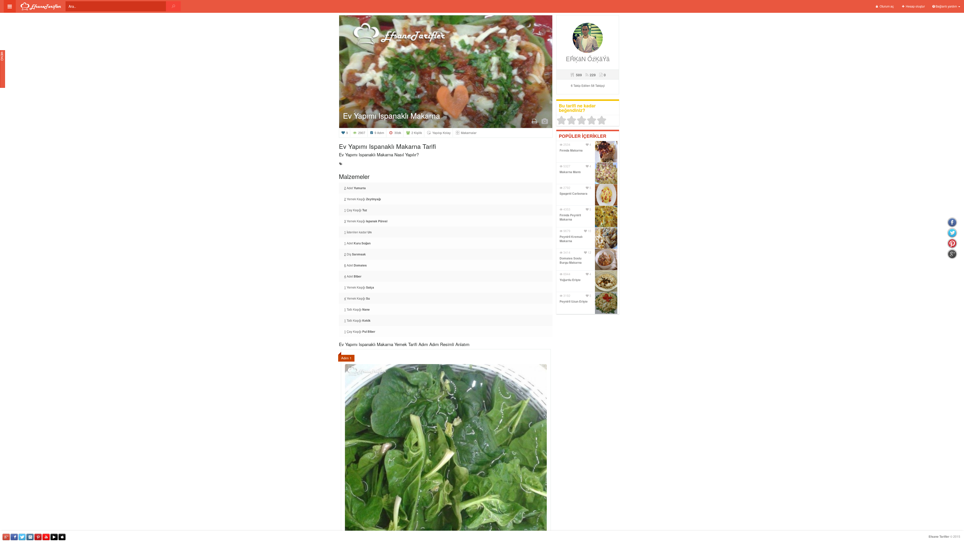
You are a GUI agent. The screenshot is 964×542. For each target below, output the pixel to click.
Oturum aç (886, 6)
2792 (566, 187)
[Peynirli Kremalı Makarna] (606, 237)
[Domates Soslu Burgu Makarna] (606, 259)
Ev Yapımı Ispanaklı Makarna (391, 115)
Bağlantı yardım (946, 6)
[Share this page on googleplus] (952, 254)
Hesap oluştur (915, 6)
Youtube (46, 537)
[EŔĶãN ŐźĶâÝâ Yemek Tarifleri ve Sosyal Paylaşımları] (588, 37)
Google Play (54, 537)
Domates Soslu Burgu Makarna (571, 260)
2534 (566, 144)
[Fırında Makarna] (606, 151)
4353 (566, 209)
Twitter (22, 537)
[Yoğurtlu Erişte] (606, 280)
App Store (62, 537)
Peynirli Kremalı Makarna (571, 238)
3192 (566, 295)
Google (6, 537)
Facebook (14, 537)
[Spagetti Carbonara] (606, 194)
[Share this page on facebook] (952, 222)
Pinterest (38, 537)
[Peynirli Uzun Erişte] (606, 302)
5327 (566, 166)
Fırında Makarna (571, 150)
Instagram (30, 537)
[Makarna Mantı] (606, 172)
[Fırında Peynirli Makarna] (606, 216)
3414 (566, 252)
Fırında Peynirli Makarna (570, 217)
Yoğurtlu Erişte (570, 280)
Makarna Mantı (570, 172)
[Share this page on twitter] (952, 233)
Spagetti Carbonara (573, 193)
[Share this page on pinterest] (952, 243)
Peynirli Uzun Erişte (574, 301)
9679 (566, 231)
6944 (566, 274)
